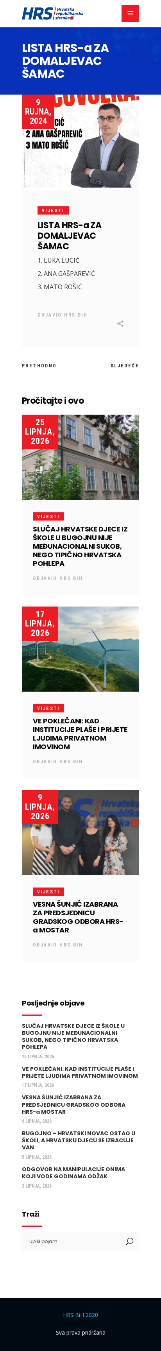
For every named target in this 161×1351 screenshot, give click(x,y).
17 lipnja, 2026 (40, 623)
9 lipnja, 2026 (40, 807)
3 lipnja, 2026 (37, 1186)
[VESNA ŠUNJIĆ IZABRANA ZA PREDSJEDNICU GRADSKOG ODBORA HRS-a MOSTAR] (80, 832)
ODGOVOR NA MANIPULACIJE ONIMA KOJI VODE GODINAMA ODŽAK (73, 1172)
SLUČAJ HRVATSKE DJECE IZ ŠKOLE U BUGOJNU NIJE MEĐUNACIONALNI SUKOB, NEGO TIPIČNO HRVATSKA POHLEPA (80, 546)
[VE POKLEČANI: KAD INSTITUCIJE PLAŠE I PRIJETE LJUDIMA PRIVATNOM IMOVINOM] (80, 649)
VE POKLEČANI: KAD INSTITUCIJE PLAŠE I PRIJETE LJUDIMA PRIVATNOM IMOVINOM (80, 734)
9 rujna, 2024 (38, 111)
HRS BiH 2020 (80, 1315)
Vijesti (53, 210)
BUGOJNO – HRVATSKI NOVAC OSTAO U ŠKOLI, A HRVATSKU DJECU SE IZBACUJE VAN (78, 1140)
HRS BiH (76, 315)
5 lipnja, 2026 (37, 1157)
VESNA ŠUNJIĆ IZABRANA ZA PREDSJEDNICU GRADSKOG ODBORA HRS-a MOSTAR (78, 917)
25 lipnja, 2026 (40, 431)
